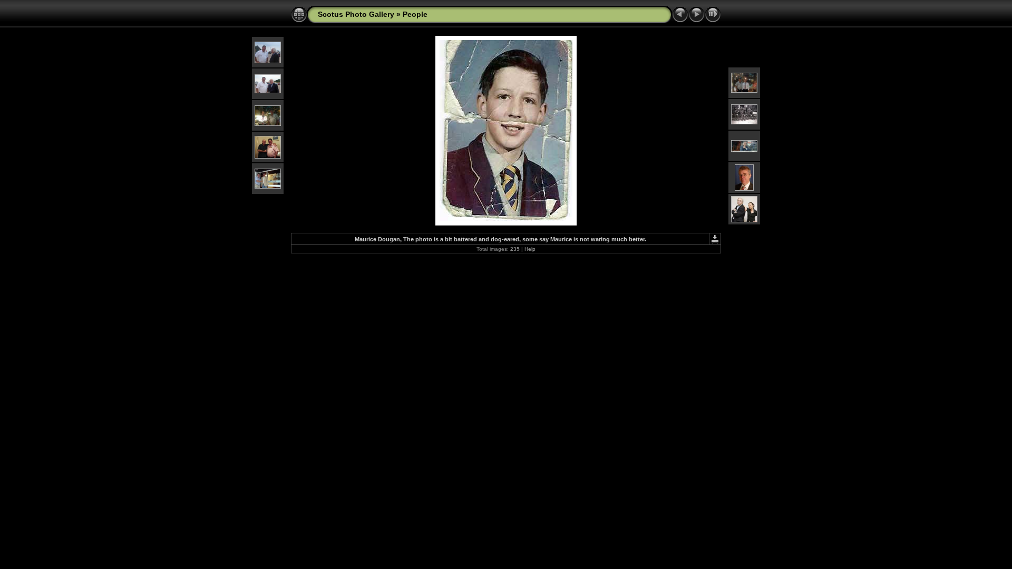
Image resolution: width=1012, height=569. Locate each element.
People (415, 14)
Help (530, 249)
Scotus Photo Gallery (356, 14)
